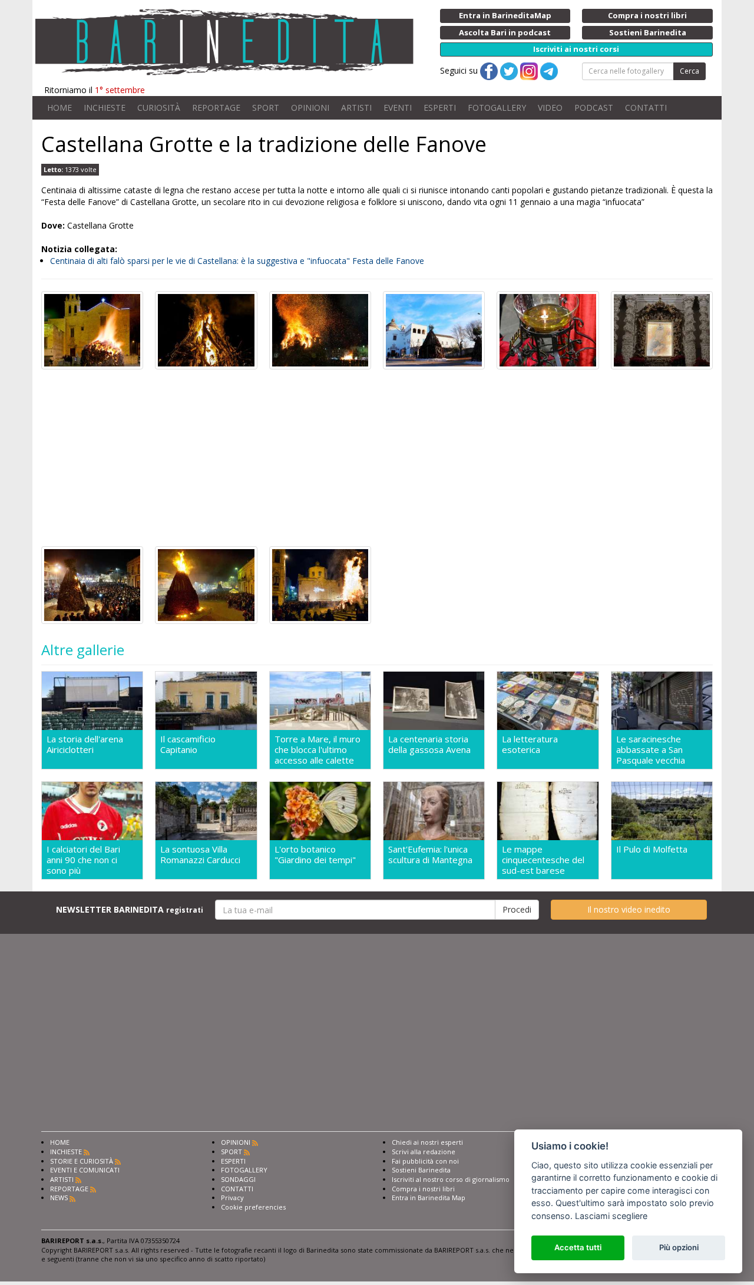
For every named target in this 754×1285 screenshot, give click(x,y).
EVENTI (397, 107)
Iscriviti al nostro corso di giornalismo (451, 1179)
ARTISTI (356, 107)
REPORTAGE (216, 107)
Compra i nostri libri (423, 1188)
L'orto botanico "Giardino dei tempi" (315, 855)
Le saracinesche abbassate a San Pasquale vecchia (650, 749)
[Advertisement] (377, 457)
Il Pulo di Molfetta (651, 849)
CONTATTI (646, 107)
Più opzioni (679, 1247)
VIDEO (550, 107)
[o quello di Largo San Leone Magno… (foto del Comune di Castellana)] (320, 584)
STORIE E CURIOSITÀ (81, 1161)
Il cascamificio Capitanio (188, 744)
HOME (59, 107)
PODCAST (593, 107)
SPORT (265, 107)
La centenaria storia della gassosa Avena (429, 744)
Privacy (232, 1197)
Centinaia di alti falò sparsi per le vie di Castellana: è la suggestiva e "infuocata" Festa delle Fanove (237, 260)
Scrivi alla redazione (423, 1151)
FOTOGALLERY (497, 107)
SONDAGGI (238, 1179)
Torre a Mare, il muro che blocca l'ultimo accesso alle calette (318, 749)
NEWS (59, 1197)
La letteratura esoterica (530, 744)
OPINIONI (310, 107)
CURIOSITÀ (158, 107)
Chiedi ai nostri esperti (427, 1142)
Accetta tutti (577, 1247)
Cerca (689, 71)
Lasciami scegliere (611, 1216)
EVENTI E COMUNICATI (85, 1169)
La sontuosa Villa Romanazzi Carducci (200, 855)
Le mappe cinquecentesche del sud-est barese (543, 860)
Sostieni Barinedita (421, 1169)
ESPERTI (440, 107)
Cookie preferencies (253, 1207)
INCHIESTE (104, 107)
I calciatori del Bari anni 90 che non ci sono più (83, 860)
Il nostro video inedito (628, 909)
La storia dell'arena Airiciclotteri (85, 744)
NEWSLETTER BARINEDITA (129, 909)
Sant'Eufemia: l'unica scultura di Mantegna (430, 855)
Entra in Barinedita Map (428, 1197)
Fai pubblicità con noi (425, 1161)
